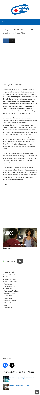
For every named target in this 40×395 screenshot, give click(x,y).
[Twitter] (12, 40)
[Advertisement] (20, 64)
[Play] (20, 237)
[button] (37, 392)
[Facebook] (6, 40)
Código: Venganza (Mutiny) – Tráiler (19, 385)
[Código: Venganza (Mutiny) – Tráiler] (6, 389)
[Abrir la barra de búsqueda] (37, 22)
